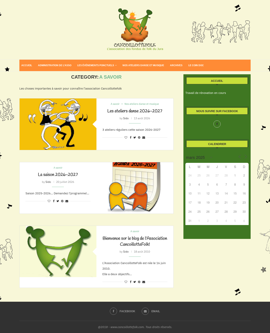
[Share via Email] (143, 137)
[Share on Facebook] (130, 137)
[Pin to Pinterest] (139, 137)
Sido (126, 118)
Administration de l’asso (54, 65)
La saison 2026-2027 (58, 175)
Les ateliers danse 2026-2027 (134, 111)
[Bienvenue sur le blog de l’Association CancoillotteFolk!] (58, 251)
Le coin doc (196, 65)
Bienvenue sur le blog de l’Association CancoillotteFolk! (135, 241)
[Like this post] (126, 137)
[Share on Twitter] (134, 137)
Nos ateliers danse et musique (143, 65)
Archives (176, 65)
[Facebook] (217, 124)
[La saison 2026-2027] (134, 188)
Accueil (26, 65)
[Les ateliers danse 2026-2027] (58, 124)
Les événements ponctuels (95, 65)
